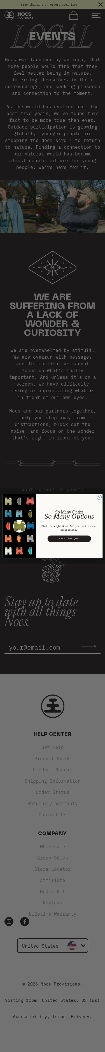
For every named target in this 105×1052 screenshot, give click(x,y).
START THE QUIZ (69, 538)
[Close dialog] (99, 497)
